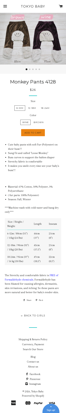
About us (33, 366)
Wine (25, 122)
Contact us (33, 361)
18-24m (45, 108)
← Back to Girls (33, 315)
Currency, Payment (33, 344)
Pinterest (34, 379)
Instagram (35, 383)
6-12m (19, 108)
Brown (39, 122)
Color (33, 115)
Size (33, 101)
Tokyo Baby (33, 6)
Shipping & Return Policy (33, 339)
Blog (33, 356)
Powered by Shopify (33, 395)
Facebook (34, 374)
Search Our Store (33, 349)
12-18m (32, 108)
